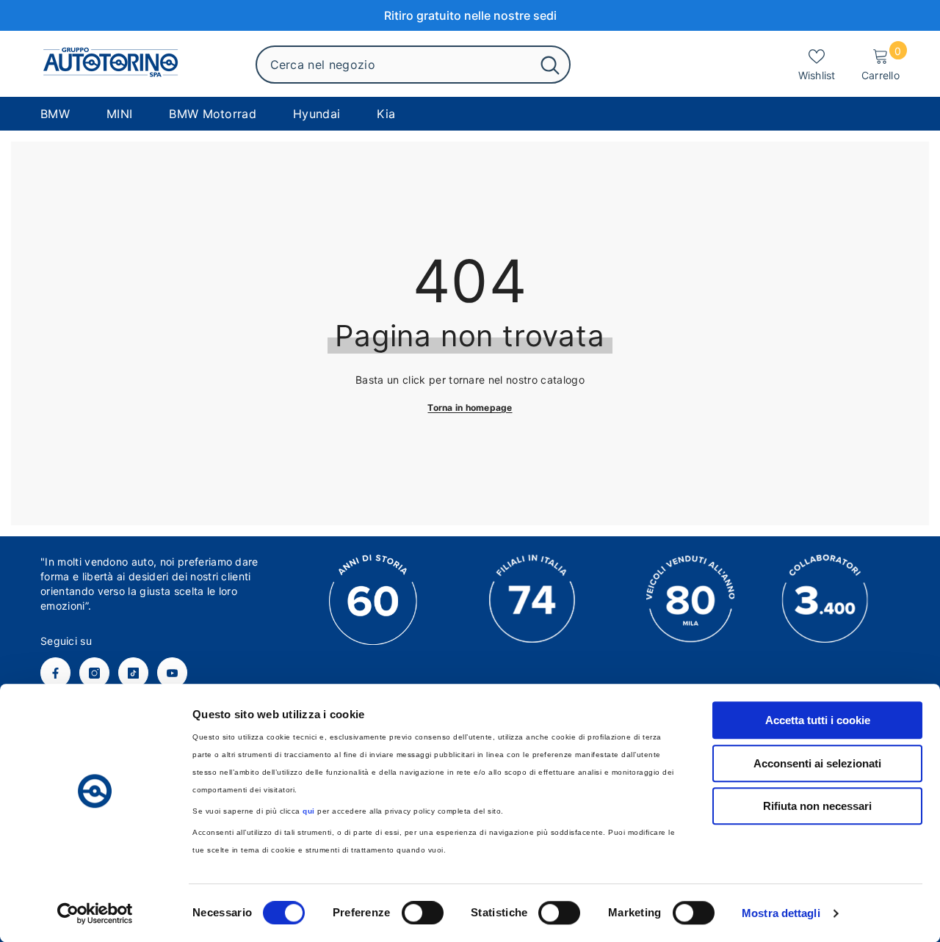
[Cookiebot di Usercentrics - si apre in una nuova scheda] (95, 913)
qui (309, 811)
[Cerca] (413, 64)
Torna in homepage (469, 407)
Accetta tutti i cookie (817, 720)
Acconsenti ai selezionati (817, 763)
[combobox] (394, 64)
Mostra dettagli (781, 913)
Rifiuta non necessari (817, 806)
